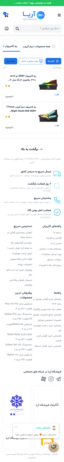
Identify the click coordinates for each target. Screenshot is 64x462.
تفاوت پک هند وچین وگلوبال (47, 309)
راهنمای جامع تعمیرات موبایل (47, 314)
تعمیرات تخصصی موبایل (49, 320)
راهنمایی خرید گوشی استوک (47, 346)
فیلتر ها (51, 61)
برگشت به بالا (29, 149)
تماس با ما (56, 243)
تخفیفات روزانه (25, 264)
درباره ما (57, 232)
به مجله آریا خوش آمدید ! (19, 248)
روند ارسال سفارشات (51, 254)
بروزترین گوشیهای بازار (21, 242)
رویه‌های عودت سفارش (50, 248)
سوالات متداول (54, 259)
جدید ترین (10, 61)
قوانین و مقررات (53, 238)
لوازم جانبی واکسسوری (21, 259)
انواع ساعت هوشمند (22, 253)
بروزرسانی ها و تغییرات (50, 265)
